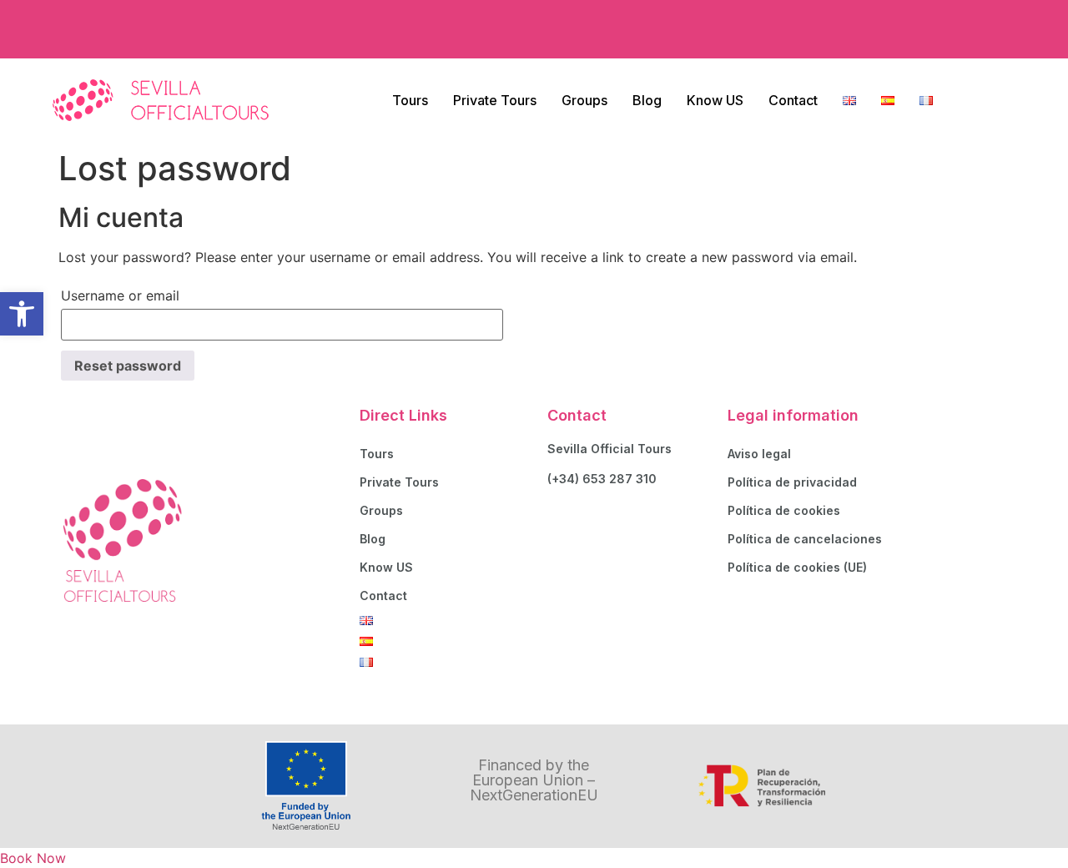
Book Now (33, 858)
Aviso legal (759, 454)
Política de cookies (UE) (797, 567)
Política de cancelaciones (805, 539)
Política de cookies (784, 510)
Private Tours (495, 100)
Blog (647, 100)
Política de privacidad (792, 482)
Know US (715, 100)
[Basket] (982, 29)
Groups (584, 100)
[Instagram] (918, 29)
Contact (793, 100)
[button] (21, 314)
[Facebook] (872, 29)
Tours (410, 100)
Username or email (120, 295)
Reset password (127, 365)
